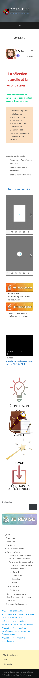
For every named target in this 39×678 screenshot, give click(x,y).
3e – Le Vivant (13, 552)
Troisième (10, 545)
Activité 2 (14, 586)
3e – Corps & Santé (15, 548)
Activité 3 (14, 590)
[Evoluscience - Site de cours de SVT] (19, 11)
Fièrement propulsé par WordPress (17, 672)
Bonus (14, 582)
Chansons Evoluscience (16, 604)
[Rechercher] (33, 507)
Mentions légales (10, 655)
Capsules (16, 579)
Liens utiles (8, 664)
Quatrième (10, 541)
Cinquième (10, 538)
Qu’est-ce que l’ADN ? (13, 610)
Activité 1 (14, 572)
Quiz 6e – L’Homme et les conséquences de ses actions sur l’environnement (16, 631)
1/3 (7, 232)
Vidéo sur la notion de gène (18, 189)
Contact (6, 659)
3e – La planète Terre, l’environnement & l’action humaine (19, 597)
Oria (10, 675)
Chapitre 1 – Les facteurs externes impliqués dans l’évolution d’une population (21, 558)
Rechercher (7, 502)
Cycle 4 (7, 534)
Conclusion (17, 575)
